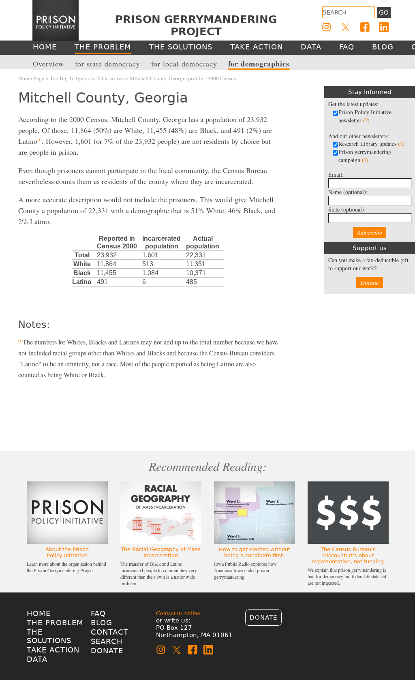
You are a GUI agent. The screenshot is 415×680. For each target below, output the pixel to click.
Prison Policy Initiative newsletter (364, 116)
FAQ (98, 613)
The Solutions (49, 636)
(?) (366, 120)
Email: (336, 174)
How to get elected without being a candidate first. (254, 552)
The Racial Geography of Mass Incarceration (161, 552)
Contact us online (178, 613)
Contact (109, 632)
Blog (101, 622)
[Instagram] (327, 27)
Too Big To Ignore (70, 78)
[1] (39, 139)
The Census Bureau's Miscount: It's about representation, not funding (348, 555)
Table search (110, 78)
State (347, 209)
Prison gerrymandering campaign (364, 156)
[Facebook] (365, 27)
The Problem (55, 622)
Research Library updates (371, 144)
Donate (369, 282)
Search (107, 641)
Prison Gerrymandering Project (196, 25)
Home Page (31, 78)
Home (39, 613)
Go (384, 12)
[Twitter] (346, 27)
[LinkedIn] (384, 27)
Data (37, 659)
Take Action (53, 650)
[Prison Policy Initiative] (55, 20)
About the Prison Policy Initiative (67, 552)
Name (348, 192)
